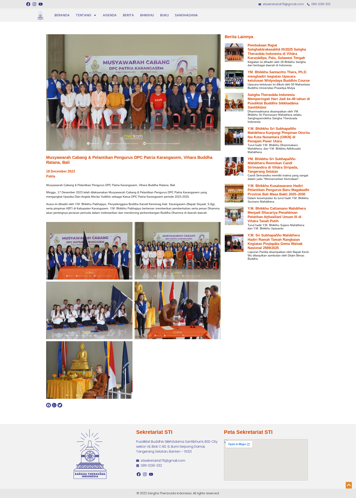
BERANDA (62, 15)
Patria (50, 176)
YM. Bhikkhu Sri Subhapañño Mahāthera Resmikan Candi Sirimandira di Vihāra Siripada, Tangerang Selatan (273, 165)
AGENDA (110, 15)
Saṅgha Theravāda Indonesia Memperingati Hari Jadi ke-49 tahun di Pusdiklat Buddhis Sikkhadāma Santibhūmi (279, 101)
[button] (48, 405)
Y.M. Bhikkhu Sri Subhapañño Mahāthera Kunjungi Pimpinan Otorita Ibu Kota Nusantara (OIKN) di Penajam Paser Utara (279, 135)
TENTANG (83, 15)
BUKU (164, 15)
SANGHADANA (186, 15)
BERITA (128, 15)
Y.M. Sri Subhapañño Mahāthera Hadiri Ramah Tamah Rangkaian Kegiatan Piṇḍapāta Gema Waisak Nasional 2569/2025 (275, 241)
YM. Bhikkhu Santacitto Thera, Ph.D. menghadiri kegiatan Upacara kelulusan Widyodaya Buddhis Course (279, 76)
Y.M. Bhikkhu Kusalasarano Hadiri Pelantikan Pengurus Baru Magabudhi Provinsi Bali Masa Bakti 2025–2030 (278, 190)
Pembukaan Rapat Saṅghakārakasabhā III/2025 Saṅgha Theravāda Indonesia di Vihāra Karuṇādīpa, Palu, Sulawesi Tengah (277, 51)
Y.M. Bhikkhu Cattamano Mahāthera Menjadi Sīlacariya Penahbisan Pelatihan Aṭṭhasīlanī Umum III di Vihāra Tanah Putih (277, 215)
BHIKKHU (147, 15)
